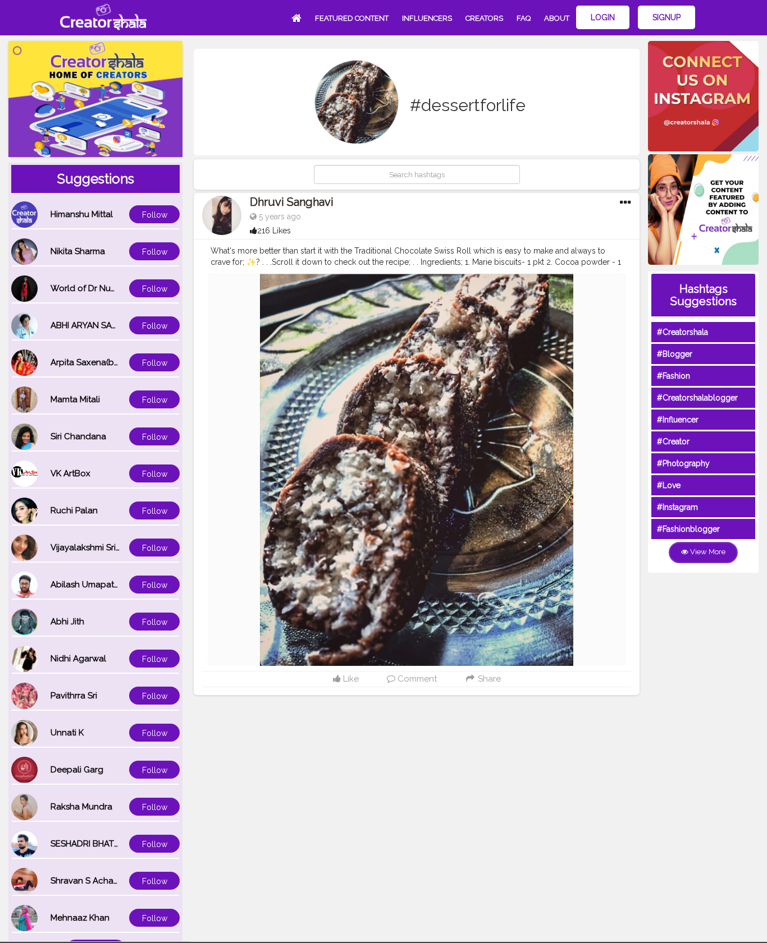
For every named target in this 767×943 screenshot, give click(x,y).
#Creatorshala (682, 332)
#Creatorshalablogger (697, 397)
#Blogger (674, 353)
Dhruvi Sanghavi (292, 202)
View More (706, 552)
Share (488, 679)
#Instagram (677, 507)
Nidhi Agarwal (78, 659)
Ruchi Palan (74, 510)
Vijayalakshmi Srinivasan (98, 547)
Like (350, 679)
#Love (669, 485)
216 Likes (274, 230)
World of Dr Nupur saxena (103, 288)
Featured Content (352, 18)
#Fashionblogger (688, 529)
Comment (416, 679)
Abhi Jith (67, 622)
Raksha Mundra (81, 807)
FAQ (524, 18)
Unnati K (67, 733)
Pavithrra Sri (74, 696)
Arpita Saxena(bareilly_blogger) (114, 362)
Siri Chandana (78, 436)
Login (603, 17)
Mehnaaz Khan (80, 918)
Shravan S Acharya (88, 881)
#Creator (673, 441)
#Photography (683, 463)
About (556, 18)
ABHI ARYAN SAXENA (92, 325)
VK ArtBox (70, 473)
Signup (666, 17)
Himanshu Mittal (82, 214)
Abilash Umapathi (86, 584)
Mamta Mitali (75, 399)
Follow (154, 214)
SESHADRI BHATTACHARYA (104, 844)
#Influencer (677, 419)
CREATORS (484, 18)
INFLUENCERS (427, 18)
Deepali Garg (77, 770)
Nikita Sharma (78, 251)
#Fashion (673, 375)
